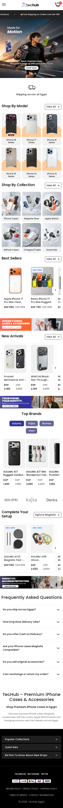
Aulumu (16, 423)
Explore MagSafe (45, 514)
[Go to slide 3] (35, 74)
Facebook (20, 774)
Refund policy (13, 788)
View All (51, 106)
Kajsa (31, 423)
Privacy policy (31, 788)
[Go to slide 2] (32, 74)
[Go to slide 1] (28, 73)
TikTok (44, 774)
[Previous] (6, 465)
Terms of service (18, 795)
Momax (46, 423)
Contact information (41, 795)
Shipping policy (48, 788)
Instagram (33, 774)
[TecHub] (30, 5)
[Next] (55, 290)
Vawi (31, 430)
